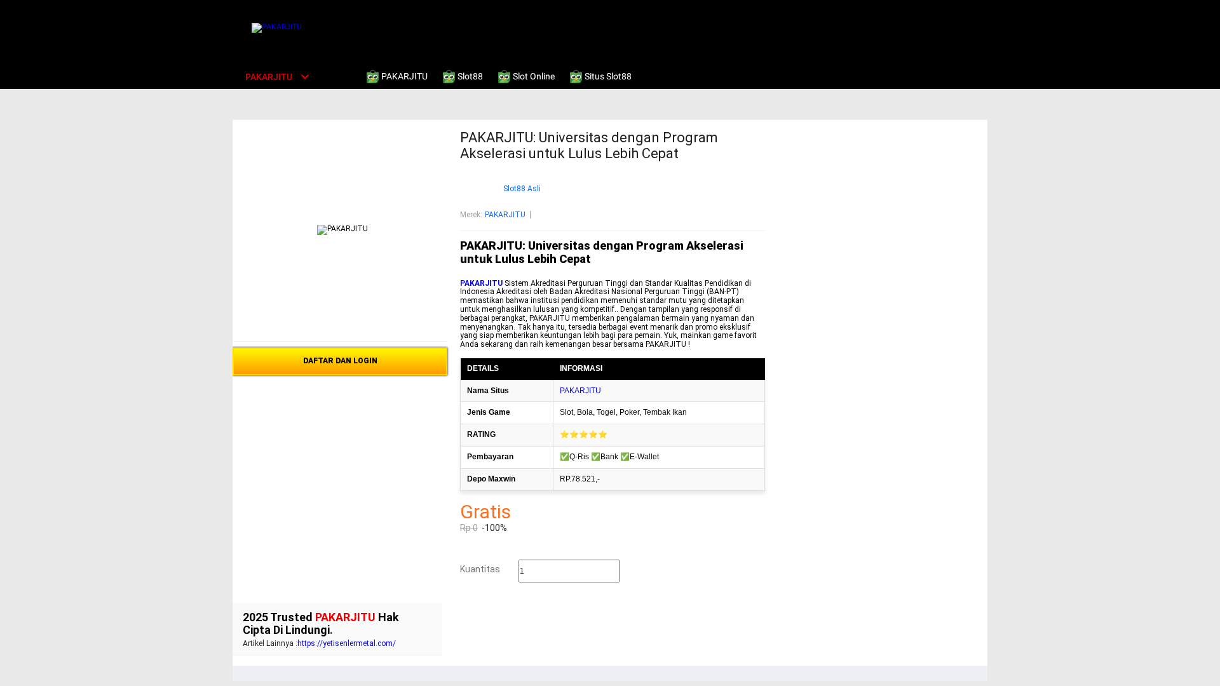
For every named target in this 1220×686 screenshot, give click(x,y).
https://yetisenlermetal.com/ (346, 643)
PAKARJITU (505, 214)
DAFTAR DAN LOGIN (340, 360)
